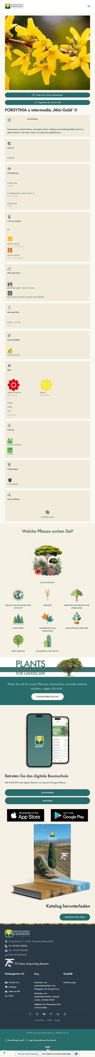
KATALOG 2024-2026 (75, 917)
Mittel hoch (13, 244)
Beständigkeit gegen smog (21, 288)
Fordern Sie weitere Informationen (49, 95)
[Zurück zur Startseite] (14, 6)
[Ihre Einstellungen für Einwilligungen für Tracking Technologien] (4, 1052)
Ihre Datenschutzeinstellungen (56, 1054)
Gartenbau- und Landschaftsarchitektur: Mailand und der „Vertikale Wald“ (46, 996)
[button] (89, 6)
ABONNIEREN (47, 792)
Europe (10, 158)
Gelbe (43, 392)
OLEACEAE (12, 203)
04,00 (18, 322)
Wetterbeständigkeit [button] (14, 221)
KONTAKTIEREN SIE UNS (47, 696)
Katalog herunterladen (68, 906)
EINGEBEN (47, 800)
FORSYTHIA (12, 183)
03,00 (10, 322)
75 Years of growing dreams (31, 963)
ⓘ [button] (8, 229)
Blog (36, 973)
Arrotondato (14, 392)
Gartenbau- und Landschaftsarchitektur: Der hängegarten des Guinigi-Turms (46, 985)
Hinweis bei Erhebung (27, 1054)
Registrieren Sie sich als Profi (49, 102)
